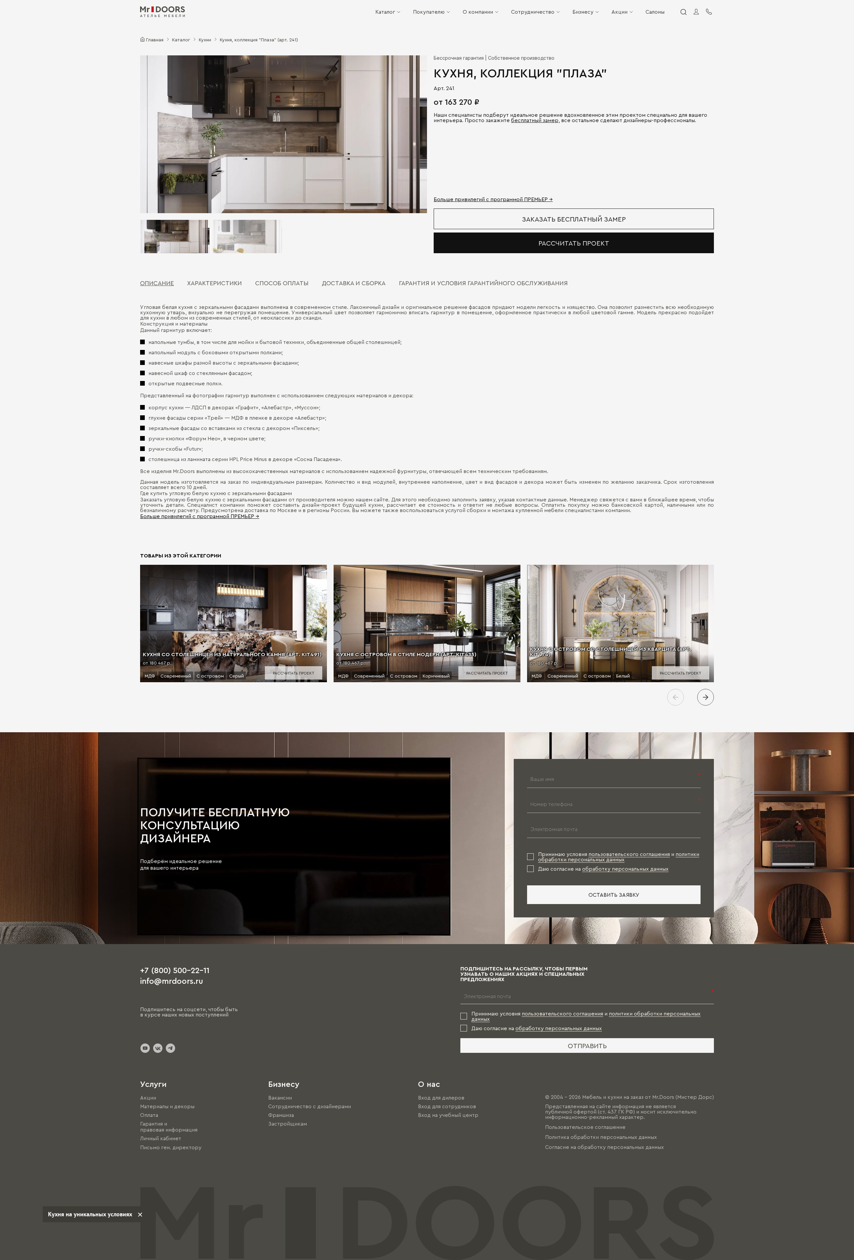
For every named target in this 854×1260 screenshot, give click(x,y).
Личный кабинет (160, 1138)
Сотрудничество (532, 11)
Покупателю (429, 11)
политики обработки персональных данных (618, 856)
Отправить (587, 1045)
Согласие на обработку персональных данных (604, 1147)
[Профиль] (696, 12)
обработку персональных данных (625, 868)
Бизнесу (582, 11)
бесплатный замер (534, 120)
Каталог (385, 11)
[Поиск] (683, 11)
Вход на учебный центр (448, 1115)
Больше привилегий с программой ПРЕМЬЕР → (493, 199)
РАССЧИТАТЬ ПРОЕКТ (573, 243)
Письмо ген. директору (170, 1147)
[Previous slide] (675, 697)
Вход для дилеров (441, 1097)
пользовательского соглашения (629, 854)
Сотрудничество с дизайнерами (309, 1106)
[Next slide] (705, 697)
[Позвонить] (709, 12)
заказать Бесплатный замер (574, 219)
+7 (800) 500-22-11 (174, 970)
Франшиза (281, 1115)
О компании (478, 11)
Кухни (205, 39)
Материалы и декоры (167, 1106)
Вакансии (280, 1097)
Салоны (655, 11)
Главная (154, 39)
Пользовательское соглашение (585, 1127)
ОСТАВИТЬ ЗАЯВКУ (613, 894)
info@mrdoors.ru (171, 980)
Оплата (149, 1115)
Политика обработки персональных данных (601, 1137)
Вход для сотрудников (447, 1106)
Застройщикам (287, 1123)
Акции (619, 11)
